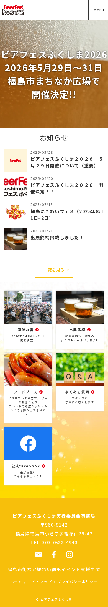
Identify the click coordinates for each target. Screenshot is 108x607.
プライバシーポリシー (77, 581)
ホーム (16, 581)
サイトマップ (40, 581)
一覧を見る (54, 270)
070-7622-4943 (59, 542)
